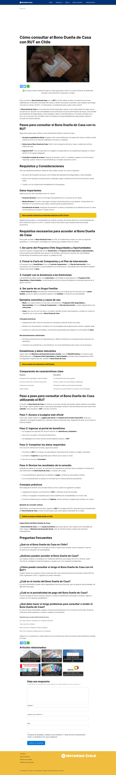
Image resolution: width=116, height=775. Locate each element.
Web (28, 723)
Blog (66, 2)
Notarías (58, 2)
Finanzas (23, 8)
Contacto (23, 753)
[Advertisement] (58, 22)
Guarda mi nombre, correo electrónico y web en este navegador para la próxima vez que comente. (56, 736)
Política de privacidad (27, 762)
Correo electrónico (35, 714)
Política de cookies (26, 759)
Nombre (30, 705)
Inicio (50, 2)
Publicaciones (90, 2)
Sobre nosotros (77, 2)
